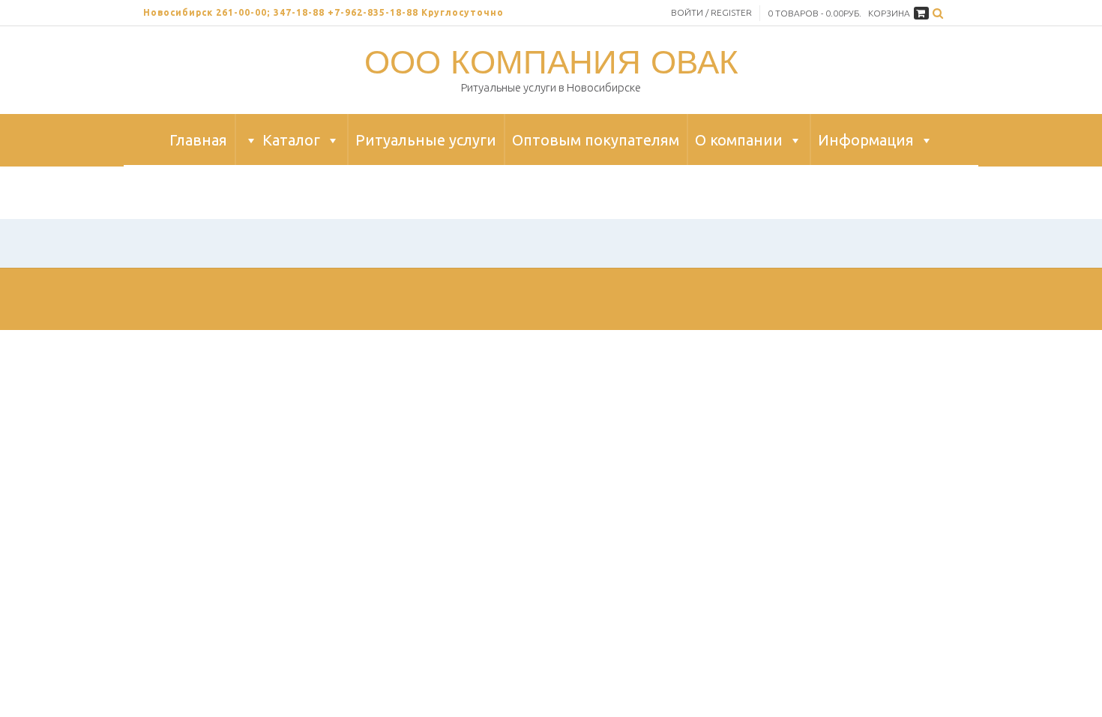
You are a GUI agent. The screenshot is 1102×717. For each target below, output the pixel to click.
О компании (739, 139)
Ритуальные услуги (425, 139)
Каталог (291, 139)
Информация (866, 139)
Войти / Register (711, 12)
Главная (198, 139)
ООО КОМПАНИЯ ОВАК (551, 61)
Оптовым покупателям (595, 139)
